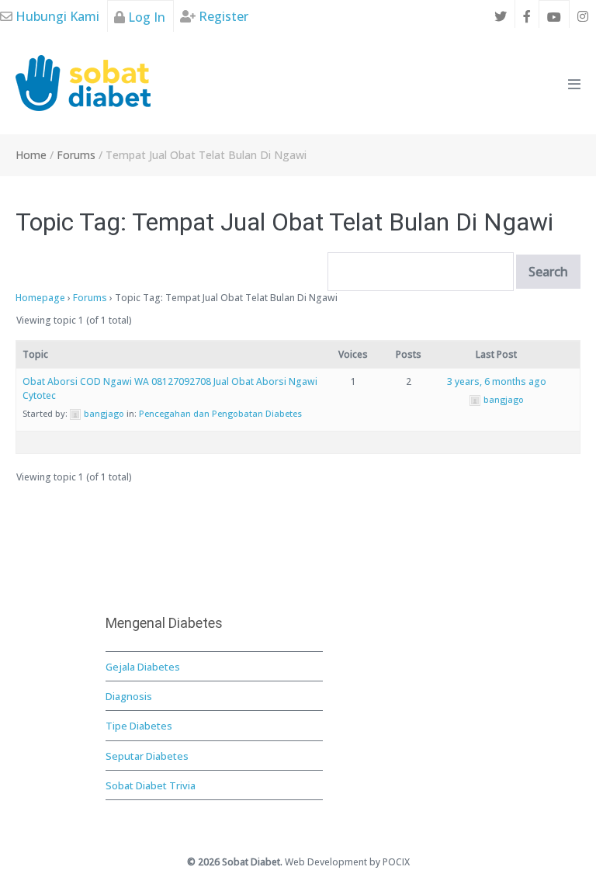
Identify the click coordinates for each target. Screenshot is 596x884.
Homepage (40, 297)
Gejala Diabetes (143, 667)
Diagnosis (129, 696)
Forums (90, 297)
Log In (145, 17)
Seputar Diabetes (147, 756)
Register (222, 16)
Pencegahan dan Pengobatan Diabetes (220, 413)
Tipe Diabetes (139, 726)
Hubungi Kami (55, 16)
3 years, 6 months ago (496, 381)
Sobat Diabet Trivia (151, 785)
